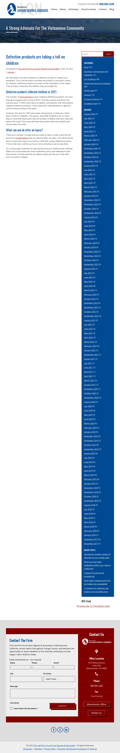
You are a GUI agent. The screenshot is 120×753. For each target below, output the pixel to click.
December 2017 (91, 539)
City (11, 673)
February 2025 (90, 191)
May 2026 (88, 127)
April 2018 (88, 522)
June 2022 (88, 329)
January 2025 (90, 195)
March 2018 (89, 526)
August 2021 (89, 359)
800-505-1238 (106, 3)
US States (47, 673)
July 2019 (88, 457)
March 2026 (89, 135)
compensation (22, 138)
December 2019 (91, 436)
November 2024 (91, 204)
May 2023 (88, 281)
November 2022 (91, 307)
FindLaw (93, 749)
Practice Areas (88, 9)
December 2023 (91, 251)
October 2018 (90, 496)
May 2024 (88, 230)
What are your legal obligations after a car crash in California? (97, 565)
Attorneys (74, 9)
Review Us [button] (97, 712)
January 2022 (90, 350)
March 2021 (89, 380)
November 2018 (91, 492)
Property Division (91, 99)
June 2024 (88, 225)
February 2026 (90, 140)
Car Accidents (90, 79)
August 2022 (89, 320)
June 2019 (88, 462)
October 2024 (90, 208)
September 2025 (91, 161)
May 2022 (88, 333)
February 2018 (90, 531)
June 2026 (88, 122)
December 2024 (91, 200)
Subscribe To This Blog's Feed (94, 606)
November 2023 (91, 256)
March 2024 (89, 238)
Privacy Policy (50, 749)
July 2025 (88, 170)
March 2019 (89, 475)
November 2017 (91, 543)
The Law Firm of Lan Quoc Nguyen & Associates (39, 69)
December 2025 (91, 148)
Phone (34, 663)
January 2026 (90, 144)
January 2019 (90, 483)
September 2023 (91, 264)
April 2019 (88, 470)
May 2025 (88, 178)
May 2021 (88, 372)
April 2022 (88, 337)
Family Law (89, 90)
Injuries (11, 72)
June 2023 (88, 277)
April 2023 (88, 286)
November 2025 (91, 153)
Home (54, 9)
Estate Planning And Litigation (97, 83)
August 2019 (89, 453)
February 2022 (90, 346)
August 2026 (89, 114)
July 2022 (88, 324)
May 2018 (88, 518)
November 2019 (91, 440)
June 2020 (88, 410)
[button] (117, 750)
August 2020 (89, 402)
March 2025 (89, 187)
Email (57, 663)
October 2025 (90, 157)
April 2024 (88, 234)
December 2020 (91, 389)
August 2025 (89, 165)
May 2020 (88, 415)
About (63, 9)
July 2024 (88, 221)
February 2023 (90, 294)
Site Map (38, 749)
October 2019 (90, 445)
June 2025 (88, 174)
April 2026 (88, 131)
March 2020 (89, 423)
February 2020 (90, 427)
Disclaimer (14, 702)
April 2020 (88, 419)
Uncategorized (90, 103)
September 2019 (91, 449)
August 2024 (89, 217)
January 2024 (90, 247)
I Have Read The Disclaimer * (26, 708)
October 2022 (90, 311)
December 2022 (91, 303)
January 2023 (90, 299)
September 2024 (91, 213)
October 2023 (90, 260)
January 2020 (90, 432)
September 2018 (91, 500)
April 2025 (88, 183)
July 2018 (88, 509)
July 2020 (88, 406)
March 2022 (89, 342)
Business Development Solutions (72, 749)
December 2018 (91, 488)
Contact (103, 9)
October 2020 (90, 393)
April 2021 (88, 376)
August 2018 (89, 505)
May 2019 (88, 466)
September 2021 (91, 354)
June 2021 (88, 367)
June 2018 (88, 513)
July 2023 (88, 273)
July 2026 (88, 118)
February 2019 (90, 479)
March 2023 (89, 290)
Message (14, 686)
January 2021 (90, 385)
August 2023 (89, 268)
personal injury (26, 97)
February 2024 (90, 243)
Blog (111, 9)
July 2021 (88, 363)
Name (12, 663)
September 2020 (91, 397)
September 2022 (91, 316)
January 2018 (90, 535)
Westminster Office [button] (96, 704)
